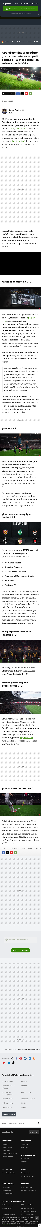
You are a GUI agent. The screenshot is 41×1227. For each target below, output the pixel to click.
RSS (34, 1058)
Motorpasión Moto (27, 1176)
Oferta (7, 42)
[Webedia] (9, 1134)
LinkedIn (9, 1062)
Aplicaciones (26, 1092)
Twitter (22, 93)
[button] (16, 110)
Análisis (24, 1081)
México (23, 1103)
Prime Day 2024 (8, 1099)
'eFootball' (21, 128)
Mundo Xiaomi (8, 1157)
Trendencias (7, 1187)
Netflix (36, 42)
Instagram (25, 1058)
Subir (32, 1132)
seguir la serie (26, 737)
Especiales (25, 1086)
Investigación (8, 1081)
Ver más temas (9, 1114)
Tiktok (13, 1062)
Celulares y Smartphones (8, 1093)
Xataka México (8, 1205)
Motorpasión (25, 1173)
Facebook (18, 93)
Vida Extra (24, 1147)
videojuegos (28, 848)
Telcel (23, 1107)
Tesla (29, 42)
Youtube (21, 1058)
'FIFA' (11, 128)
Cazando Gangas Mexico (9, 1087)
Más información (8, 1225)
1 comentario (10, 94)
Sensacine (25, 1158)
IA (13, 42)
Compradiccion (8, 1193)
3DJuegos (24, 1144)
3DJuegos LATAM (27, 1205)
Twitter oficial (18, 141)
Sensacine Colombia (28, 1211)
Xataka (5, 1144)
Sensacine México (27, 1208)
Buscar (38, 1123)
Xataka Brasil (7, 1208)
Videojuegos (15, 848)
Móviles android (8, 1103)
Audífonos (20, 42)
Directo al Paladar (9, 1173)
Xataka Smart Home (10, 1153)
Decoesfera (7, 1190)
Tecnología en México (29, 1099)
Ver (21, 950)
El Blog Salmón (26, 1187)
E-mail (30, 93)
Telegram (30, 1058)
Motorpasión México (28, 1214)
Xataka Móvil (7, 1147)
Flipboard (26, 93)
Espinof (23, 1161)
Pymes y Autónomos (28, 1190)
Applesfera (6, 1150)
